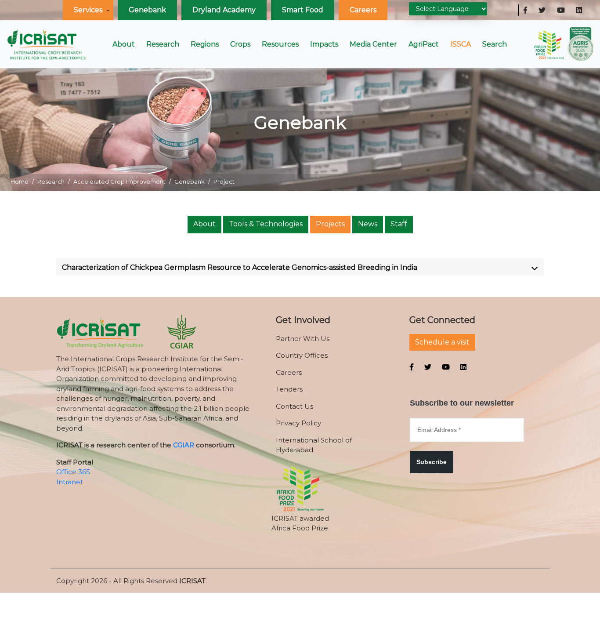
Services (88, 10)
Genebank (147, 10)
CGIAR (183, 445)
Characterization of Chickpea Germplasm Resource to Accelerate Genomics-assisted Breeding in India (239, 267)
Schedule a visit (442, 342)
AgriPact (423, 44)
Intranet (69, 482)
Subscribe (431, 461)
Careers (363, 10)
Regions (205, 44)
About (123, 44)
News (367, 224)
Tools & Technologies (266, 224)
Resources (280, 44)
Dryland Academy (224, 10)
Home (20, 181)
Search (494, 44)
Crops (240, 44)
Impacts (324, 44)
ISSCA (460, 44)
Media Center (373, 44)
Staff (398, 224)
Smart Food (302, 10)
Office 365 (73, 472)
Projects (330, 224)
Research (162, 44)
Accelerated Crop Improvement (119, 181)
